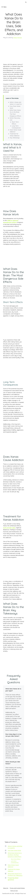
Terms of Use (14, 890)
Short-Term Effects (15, 859)
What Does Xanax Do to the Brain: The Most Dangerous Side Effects (15, 854)
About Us (5, 888)
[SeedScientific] (9, 2)
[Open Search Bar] (26, 2)
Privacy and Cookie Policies (17, 888)
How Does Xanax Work (14, 850)
